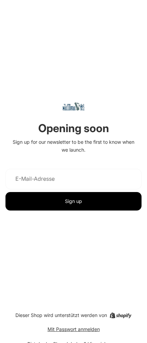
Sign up (73, 201)
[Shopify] (120, 315)
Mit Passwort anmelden (74, 329)
